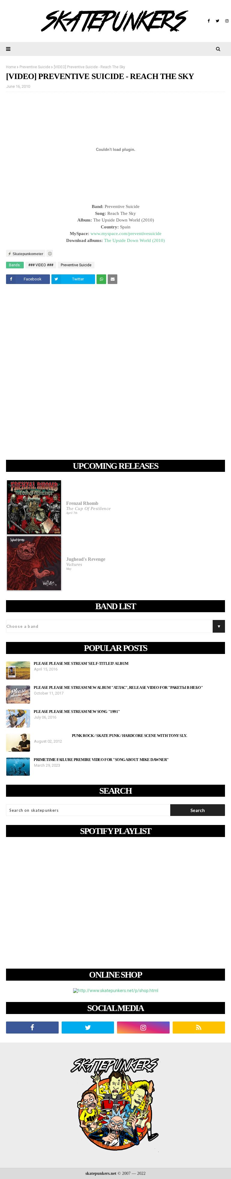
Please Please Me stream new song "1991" (77, 712)
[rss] (199, 1028)
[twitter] (217, 21)
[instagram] (226, 21)
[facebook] (208, 21)
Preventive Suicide (35, 67)
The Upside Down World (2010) (134, 240)
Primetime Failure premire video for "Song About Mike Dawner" (101, 760)
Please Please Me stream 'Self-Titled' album (81, 663)
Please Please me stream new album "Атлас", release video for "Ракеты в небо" (118, 688)
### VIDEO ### (40, 265)
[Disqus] (115, 373)
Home (11, 67)
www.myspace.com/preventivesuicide (126, 233)
